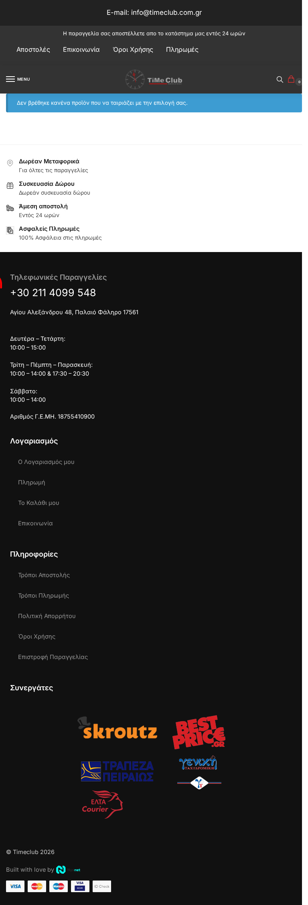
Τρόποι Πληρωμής (43, 595)
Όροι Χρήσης (36, 636)
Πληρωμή (31, 482)
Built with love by (30, 869)
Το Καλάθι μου (38, 502)
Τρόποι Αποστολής (44, 575)
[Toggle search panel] (280, 79)
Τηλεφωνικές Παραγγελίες (58, 277)
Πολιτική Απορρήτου (47, 616)
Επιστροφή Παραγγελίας (53, 657)
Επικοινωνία (35, 523)
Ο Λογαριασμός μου (46, 462)
